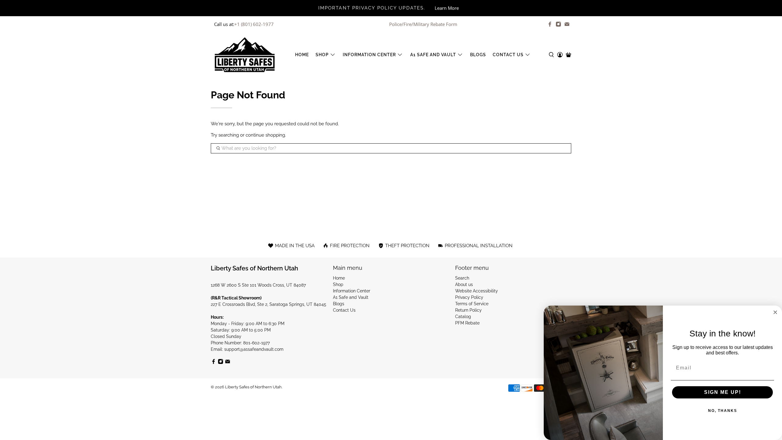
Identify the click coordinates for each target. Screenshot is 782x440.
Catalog (463, 316)
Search (462, 278)
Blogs (478, 54)
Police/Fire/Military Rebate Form (423, 24)
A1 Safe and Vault (433, 54)
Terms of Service (471, 303)
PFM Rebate (467, 323)
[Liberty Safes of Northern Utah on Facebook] (550, 24)
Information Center (369, 54)
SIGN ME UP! (722, 392)
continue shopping (265, 135)
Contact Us (508, 54)
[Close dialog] (775, 312)
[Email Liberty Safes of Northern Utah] (567, 24)
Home (302, 54)
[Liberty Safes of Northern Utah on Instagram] (558, 24)
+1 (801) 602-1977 (254, 24)
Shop (322, 54)
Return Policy (468, 310)
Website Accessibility (476, 290)
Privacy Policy (469, 297)
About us (464, 284)
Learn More (447, 8)
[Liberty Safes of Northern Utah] (244, 55)
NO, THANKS (722, 411)
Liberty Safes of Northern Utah (253, 387)
